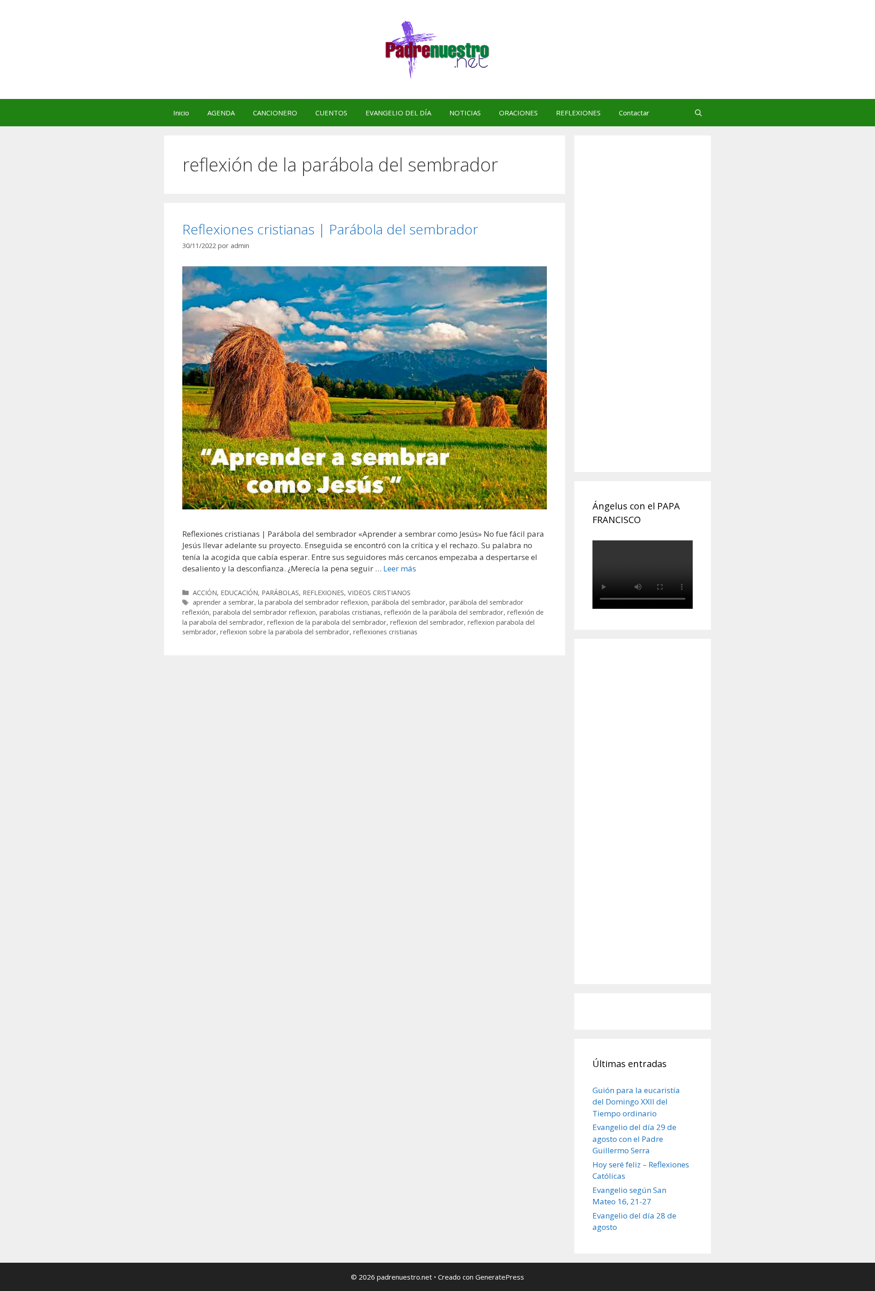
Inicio (181, 112)
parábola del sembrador (408, 602)
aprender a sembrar (223, 602)
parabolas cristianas (350, 612)
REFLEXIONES (578, 112)
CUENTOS (331, 112)
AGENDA (221, 112)
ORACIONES (518, 112)
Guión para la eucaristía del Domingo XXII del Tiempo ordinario (636, 1102)
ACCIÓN (205, 592)
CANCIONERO (275, 112)
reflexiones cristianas (385, 631)
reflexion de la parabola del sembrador (326, 622)
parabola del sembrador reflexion (264, 612)
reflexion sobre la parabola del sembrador (285, 631)
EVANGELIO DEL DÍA (398, 112)
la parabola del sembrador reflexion (313, 602)
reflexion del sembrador (427, 622)
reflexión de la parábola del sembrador (444, 612)
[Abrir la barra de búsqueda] (698, 112)
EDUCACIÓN (239, 592)
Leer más (399, 568)
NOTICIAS (465, 112)
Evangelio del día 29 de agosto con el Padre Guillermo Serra (634, 1139)
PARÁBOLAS (280, 592)
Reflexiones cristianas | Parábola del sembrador (330, 229)
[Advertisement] (660, 314)
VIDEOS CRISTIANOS (379, 592)
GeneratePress (499, 1276)
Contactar (634, 112)
